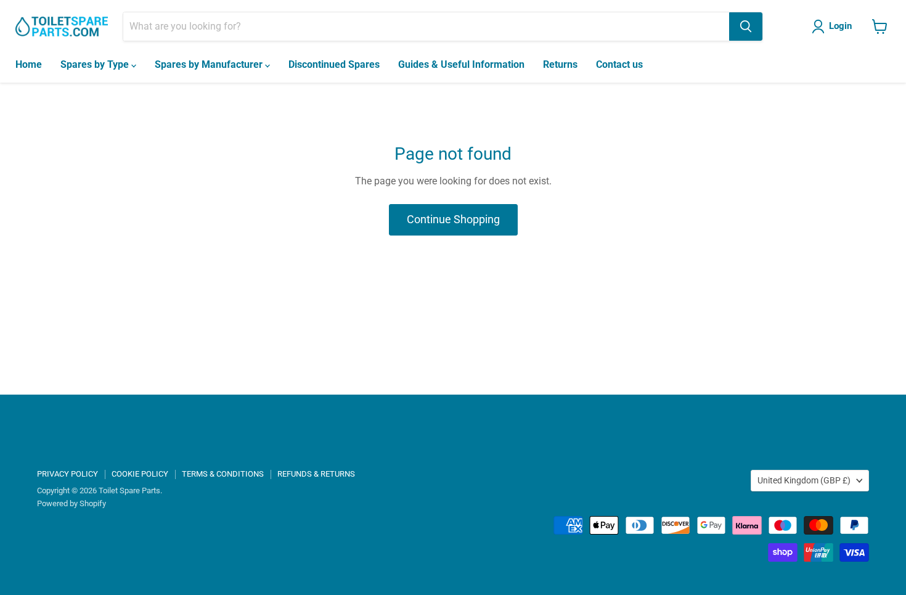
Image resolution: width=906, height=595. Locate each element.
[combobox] (426, 26)
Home (28, 64)
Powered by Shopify (71, 503)
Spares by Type (95, 64)
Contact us (619, 64)
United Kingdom (804, 480)
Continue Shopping (453, 219)
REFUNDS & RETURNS (316, 473)
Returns (560, 64)
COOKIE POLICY (140, 473)
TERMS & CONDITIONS (223, 473)
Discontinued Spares (334, 64)
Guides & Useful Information (461, 64)
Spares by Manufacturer (210, 64)
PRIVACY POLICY (67, 473)
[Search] (745, 26)
